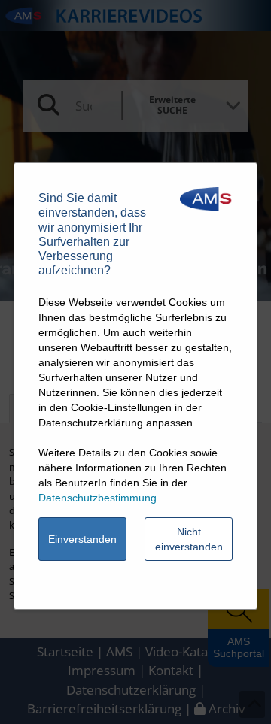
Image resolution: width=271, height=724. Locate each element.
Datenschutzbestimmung (97, 498)
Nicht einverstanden (189, 539)
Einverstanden (82, 539)
